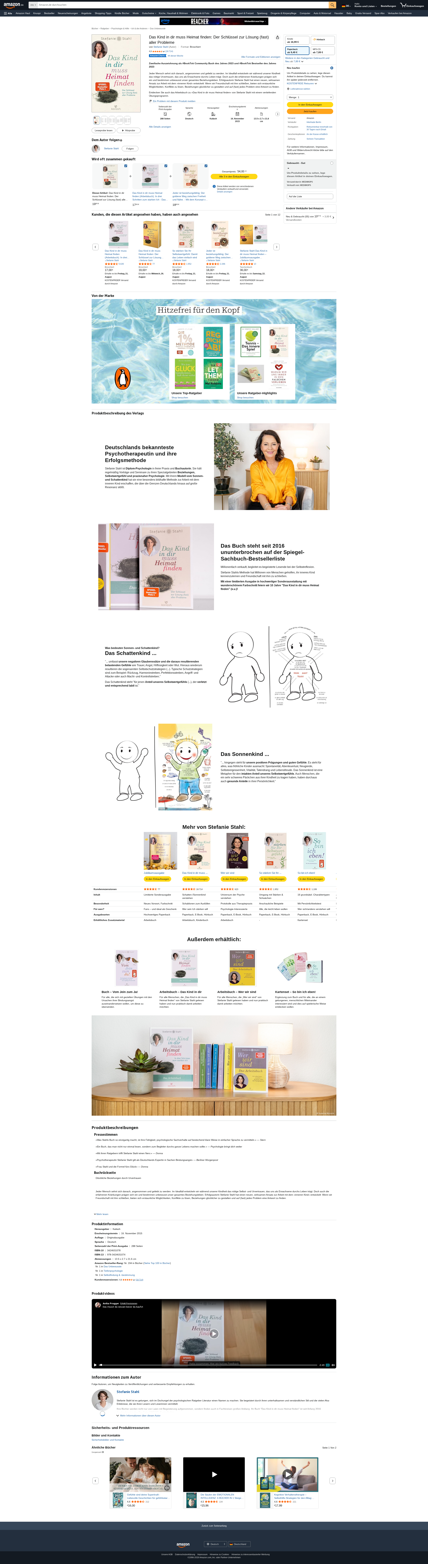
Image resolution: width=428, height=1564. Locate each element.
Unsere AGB (167, 1554)
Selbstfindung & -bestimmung (119, 1275)
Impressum (202, 1554)
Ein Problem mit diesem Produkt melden (174, 101)
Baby (349, 13)
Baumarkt (229, 13)
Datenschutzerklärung (185, 1554)
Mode (136, 13)
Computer (305, 13)
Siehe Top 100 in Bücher (157, 1263)
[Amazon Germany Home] (183, 1545)
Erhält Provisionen (128, 1303)
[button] (8, 13)
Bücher (95, 28)
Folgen (130, 148)
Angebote (86, 13)
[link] (150, 176)
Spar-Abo (379, 13)
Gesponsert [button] (96, 1452)
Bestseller (49, 13)
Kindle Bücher (122, 13)
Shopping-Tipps (103, 13)
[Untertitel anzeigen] (167, 1461)
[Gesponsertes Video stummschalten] (167, 1488)
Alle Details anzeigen (160, 126)
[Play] (94, 1365)
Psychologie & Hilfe (120, 28)
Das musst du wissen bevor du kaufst (123, 1306)
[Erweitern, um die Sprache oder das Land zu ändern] (350, 6)
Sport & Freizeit (245, 13)
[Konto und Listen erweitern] (376, 6)
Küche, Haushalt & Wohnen (173, 13)
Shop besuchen (180, 397)
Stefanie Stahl (160, 46)
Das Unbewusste (158, 28)
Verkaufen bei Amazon (400, 13)
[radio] (297, 40)
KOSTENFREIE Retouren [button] (300, 83)
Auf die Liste (295, 196)
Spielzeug (262, 13)
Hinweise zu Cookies (219, 1554)
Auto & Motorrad (322, 13)
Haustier (338, 13)
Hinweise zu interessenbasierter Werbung (251, 1554)
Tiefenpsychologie (113, 1270)
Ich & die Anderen (139, 28)
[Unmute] (333, 1365)
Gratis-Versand (363, 13)
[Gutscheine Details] (155, 13)
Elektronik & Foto (200, 13)
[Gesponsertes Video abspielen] (214, 1474)
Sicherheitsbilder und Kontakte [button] (108, 1439)
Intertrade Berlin (314, 122)
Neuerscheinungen (68, 13)
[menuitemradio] (328, 1365)
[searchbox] (183, 5)
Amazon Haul (23, 13)
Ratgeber (104, 28)
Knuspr (37, 13)
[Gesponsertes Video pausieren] (167, 1482)
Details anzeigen (224, 192)
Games (216, 13)
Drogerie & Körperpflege (283, 13)
